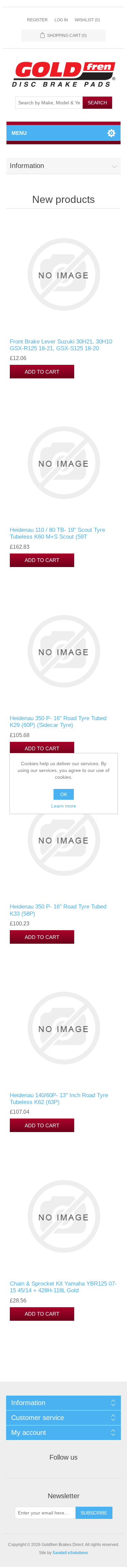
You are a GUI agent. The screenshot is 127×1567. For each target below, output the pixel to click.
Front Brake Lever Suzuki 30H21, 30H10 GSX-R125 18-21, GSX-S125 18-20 (61, 345)
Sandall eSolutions (70, 1552)
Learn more (63, 806)
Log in (61, 20)
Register (37, 20)
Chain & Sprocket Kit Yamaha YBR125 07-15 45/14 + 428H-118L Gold (63, 1287)
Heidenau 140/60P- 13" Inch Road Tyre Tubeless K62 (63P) (59, 1098)
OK (63, 794)
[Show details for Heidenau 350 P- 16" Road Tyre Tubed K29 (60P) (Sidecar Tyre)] (63, 651)
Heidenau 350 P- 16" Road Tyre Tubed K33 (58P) (58, 910)
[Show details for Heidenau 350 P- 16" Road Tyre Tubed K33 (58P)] (63, 839)
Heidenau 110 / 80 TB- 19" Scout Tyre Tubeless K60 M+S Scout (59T (57, 533)
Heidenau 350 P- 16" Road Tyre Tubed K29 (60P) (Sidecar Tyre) (58, 721)
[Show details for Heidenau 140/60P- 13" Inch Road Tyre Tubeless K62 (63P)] (63, 1028)
